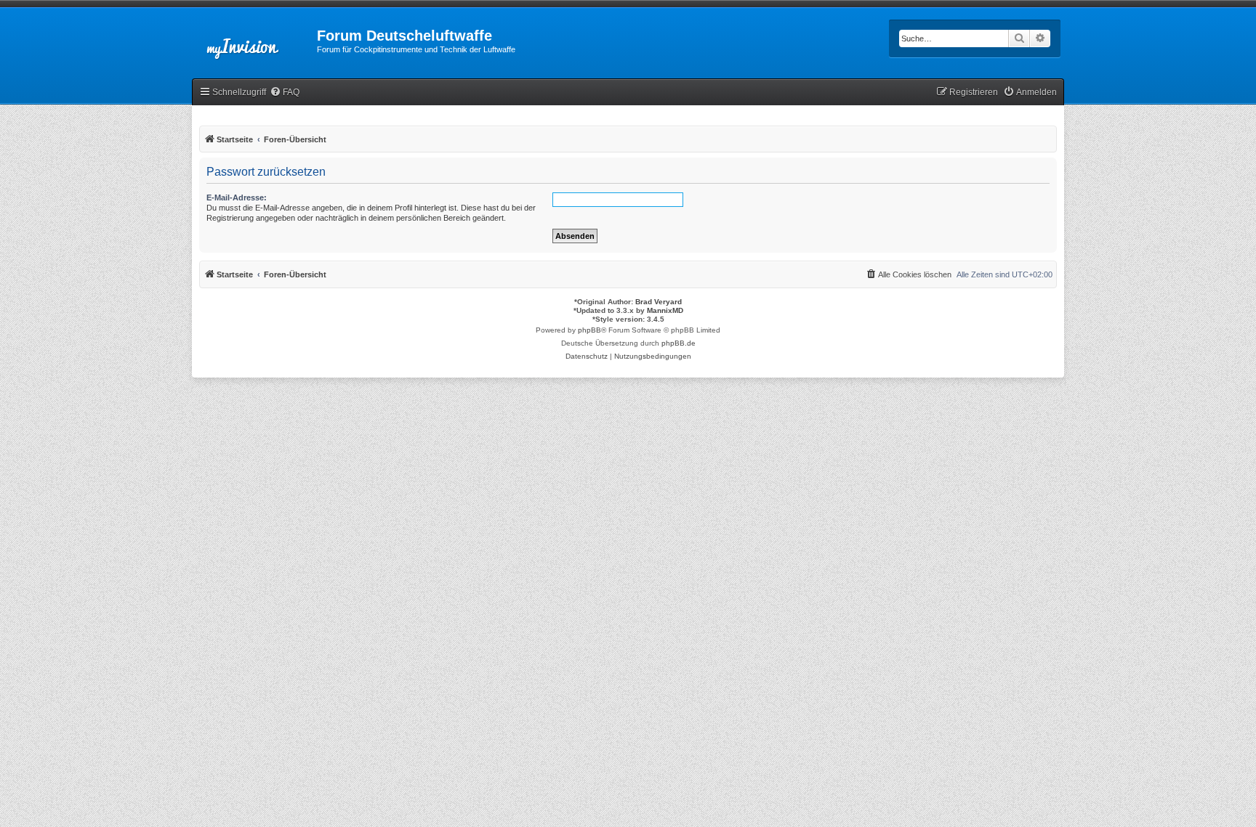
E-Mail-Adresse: (236, 197)
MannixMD (665, 310)
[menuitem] (284, 92)
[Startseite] (254, 40)
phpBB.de (678, 343)
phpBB (589, 330)
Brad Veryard (658, 302)
